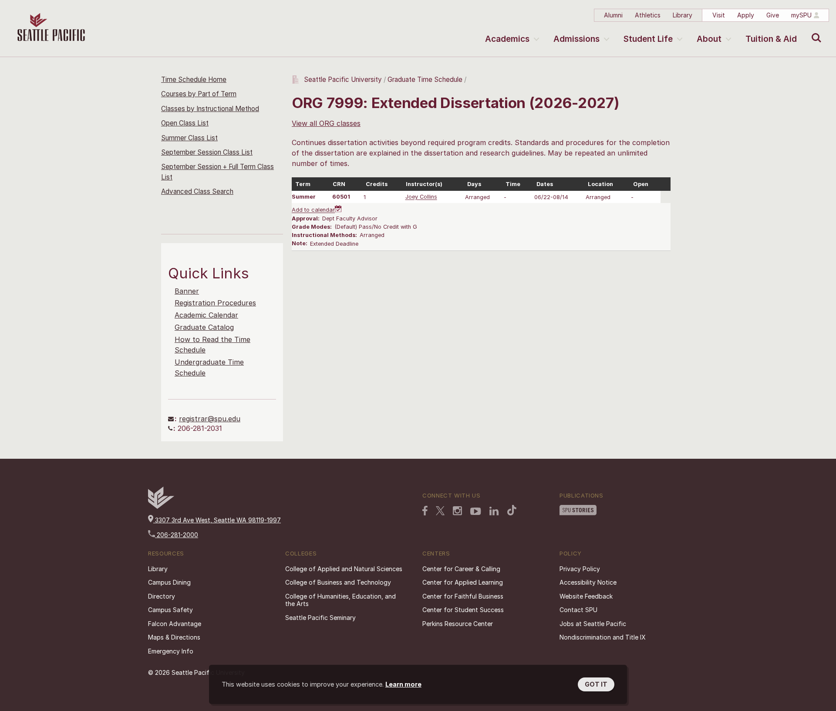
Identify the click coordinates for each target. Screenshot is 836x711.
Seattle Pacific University (343, 79)
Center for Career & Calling (461, 568)
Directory (161, 596)
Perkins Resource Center (457, 623)
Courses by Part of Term (198, 94)
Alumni (613, 15)
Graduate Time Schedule (426, 79)
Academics (507, 39)
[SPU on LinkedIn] (494, 511)
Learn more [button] (403, 684)
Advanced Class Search (197, 191)
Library (682, 15)
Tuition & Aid (771, 39)
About (709, 39)
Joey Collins (421, 197)
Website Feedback (586, 596)
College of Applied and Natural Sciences (343, 568)
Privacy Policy (580, 568)
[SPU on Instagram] (457, 510)
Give (772, 15)
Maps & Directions (174, 637)
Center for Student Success (463, 609)
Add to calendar (313, 210)
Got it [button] (596, 684)
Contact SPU (578, 609)
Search (814, 31)
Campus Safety (170, 609)
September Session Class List (207, 152)
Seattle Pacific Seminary (320, 617)
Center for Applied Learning (462, 582)
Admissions (576, 39)
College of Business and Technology (338, 582)
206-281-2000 (176, 534)
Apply (745, 15)
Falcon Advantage (174, 623)
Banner (187, 291)
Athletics (648, 15)
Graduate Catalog (204, 327)
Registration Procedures (215, 302)
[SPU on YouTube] (475, 511)
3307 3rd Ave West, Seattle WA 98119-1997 (217, 520)
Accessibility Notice (588, 582)
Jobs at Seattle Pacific (593, 623)
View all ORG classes (326, 123)
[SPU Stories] (578, 510)
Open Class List (185, 123)
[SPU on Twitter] (440, 510)
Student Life (648, 39)
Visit (718, 15)
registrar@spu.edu (209, 418)
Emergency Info (170, 651)
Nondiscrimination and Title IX (603, 637)
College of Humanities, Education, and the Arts (340, 600)
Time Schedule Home (193, 79)
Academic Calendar (206, 315)
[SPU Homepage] (161, 506)
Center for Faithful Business (462, 596)
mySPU (801, 15)
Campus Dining (169, 582)
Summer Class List (189, 138)
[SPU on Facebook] (425, 510)
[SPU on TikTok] (511, 510)
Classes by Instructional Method (210, 109)
